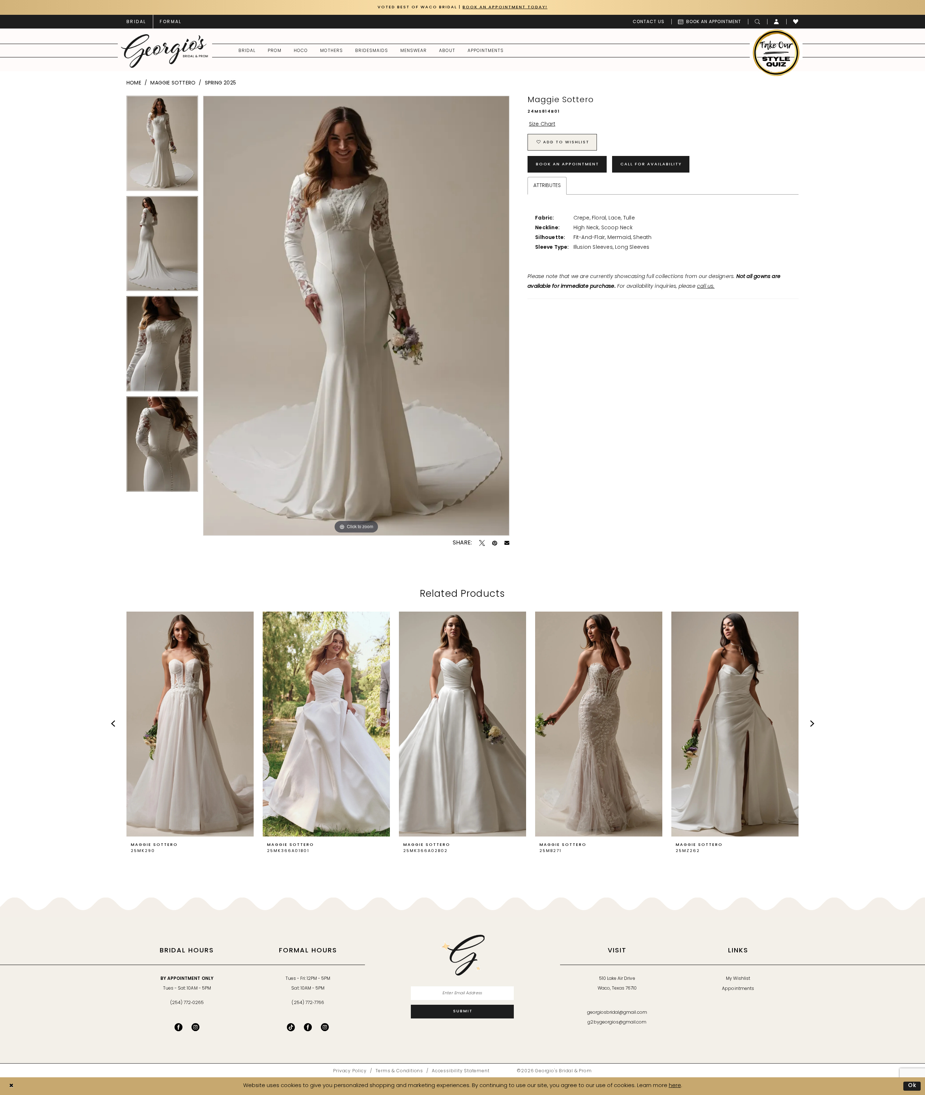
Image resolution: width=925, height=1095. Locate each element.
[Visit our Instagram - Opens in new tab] (195, 1027)
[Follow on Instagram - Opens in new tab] (325, 1027)
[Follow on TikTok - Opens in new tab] (291, 1027)
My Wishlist (738, 979)
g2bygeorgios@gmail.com (617, 1022)
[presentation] (190, 724)
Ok (912, 1086)
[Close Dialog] (11, 1086)
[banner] (164, 51)
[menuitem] (136, 22)
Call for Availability (651, 164)
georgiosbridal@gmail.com (617, 1013)
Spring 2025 (220, 83)
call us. (706, 286)
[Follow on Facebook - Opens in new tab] (308, 1027)
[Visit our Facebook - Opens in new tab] (178, 1027)
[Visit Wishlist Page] (795, 22)
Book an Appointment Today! (504, 7)
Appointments (738, 989)
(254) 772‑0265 (187, 1003)
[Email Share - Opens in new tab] (506, 543)
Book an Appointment (567, 164)
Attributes (547, 185)
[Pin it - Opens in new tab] (494, 543)
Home (133, 83)
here (675, 1086)
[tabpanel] (162, 146)
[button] (776, 22)
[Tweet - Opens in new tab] (482, 543)
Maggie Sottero (172, 83)
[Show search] (757, 22)
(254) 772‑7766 (308, 1003)
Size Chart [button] (542, 124)
